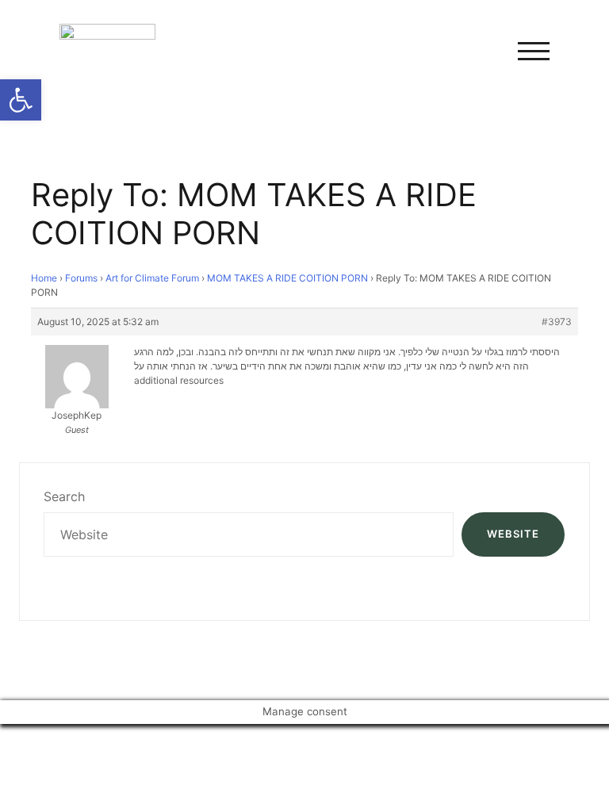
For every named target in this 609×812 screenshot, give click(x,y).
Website (513, 533)
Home (44, 278)
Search (64, 496)
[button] (20, 100)
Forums (81, 278)
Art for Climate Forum (152, 278)
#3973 (557, 321)
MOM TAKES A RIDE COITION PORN (287, 278)
